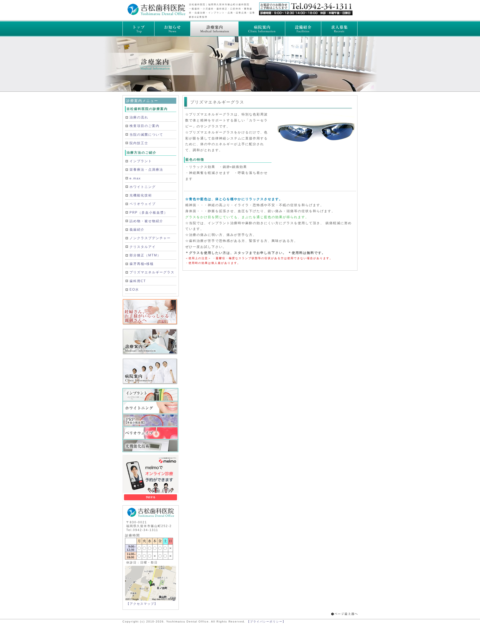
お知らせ (172, 28)
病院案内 (261, 28)
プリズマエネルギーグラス (152, 272)
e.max (135, 178)
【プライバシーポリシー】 (266, 621)
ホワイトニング (143, 187)
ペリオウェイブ (143, 204)
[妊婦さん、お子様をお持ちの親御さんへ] (150, 324)
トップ (138, 28)
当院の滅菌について (146, 134)
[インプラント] (150, 394)
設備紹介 (303, 28)
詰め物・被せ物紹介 (146, 221)
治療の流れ (139, 117)
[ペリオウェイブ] (150, 433)
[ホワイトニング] (150, 407)
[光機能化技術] (150, 445)
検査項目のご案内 (145, 126)
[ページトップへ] (344, 614)
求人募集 (339, 28)
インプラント (141, 161)
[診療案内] (150, 353)
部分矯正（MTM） (145, 255)
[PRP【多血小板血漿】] (150, 420)
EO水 (134, 289)
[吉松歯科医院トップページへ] (156, 14)
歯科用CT (138, 281)
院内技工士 (139, 143)
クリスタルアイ (143, 247)
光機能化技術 (141, 195)
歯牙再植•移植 (142, 264)
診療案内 (214, 28)
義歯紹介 (137, 229)
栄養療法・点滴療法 (146, 169)
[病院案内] (150, 383)
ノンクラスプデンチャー (150, 238)
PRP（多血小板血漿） (149, 212)
